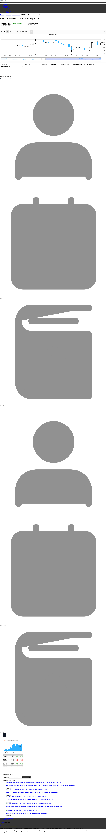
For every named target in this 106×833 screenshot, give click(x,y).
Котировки (5, 7)
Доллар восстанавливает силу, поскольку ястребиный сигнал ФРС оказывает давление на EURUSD (40, 785)
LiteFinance (2, 190)
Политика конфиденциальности (8, 825)
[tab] (5, 740)
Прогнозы (5, 6)
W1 (24, 31)
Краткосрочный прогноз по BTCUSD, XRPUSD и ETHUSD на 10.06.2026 (17, 409)
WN (27, 31)
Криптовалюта (9, 11)
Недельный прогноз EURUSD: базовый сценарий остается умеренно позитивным (34, 806)
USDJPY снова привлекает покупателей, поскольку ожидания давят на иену (32, 792)
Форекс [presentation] (5, 740)
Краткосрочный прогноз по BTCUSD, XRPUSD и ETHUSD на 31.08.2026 (30, 799)
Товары (8, 9)
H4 (18, 31)
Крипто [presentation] (12, 740)
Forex (7, 8)
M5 (4, 31)
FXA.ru (2, 822)
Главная (5, 4)
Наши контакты (7, 819)
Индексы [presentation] (16, 740)
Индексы (8, 12)
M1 (1, 31)
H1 (14, 31)
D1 (21, 31)
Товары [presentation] (8, 740)
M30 (11, 31)
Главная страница (8, 818)
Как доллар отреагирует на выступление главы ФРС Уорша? (27, 813)
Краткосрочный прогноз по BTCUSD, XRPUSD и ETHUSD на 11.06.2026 (17, 82)
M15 (8, 31)
